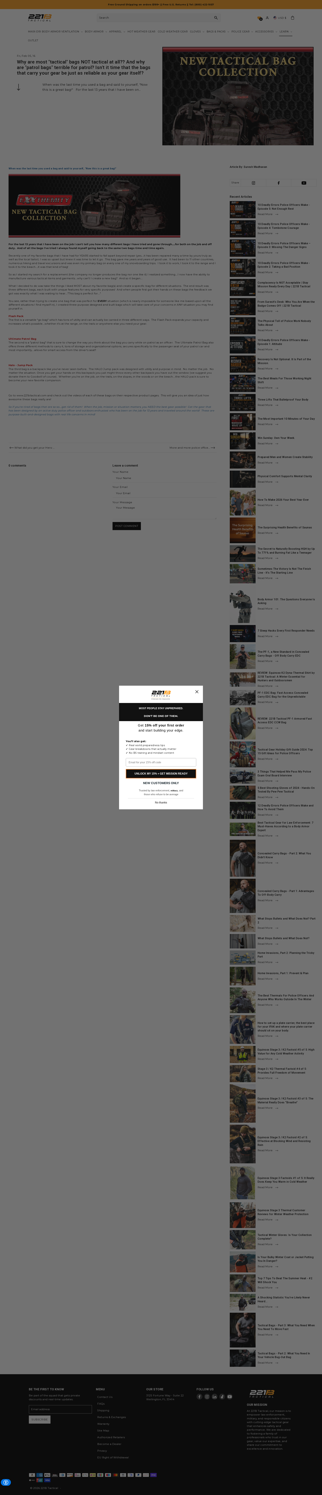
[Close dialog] (197, 691)
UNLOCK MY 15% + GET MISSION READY (161, 773)
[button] (161, 695)
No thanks (161, 802)
